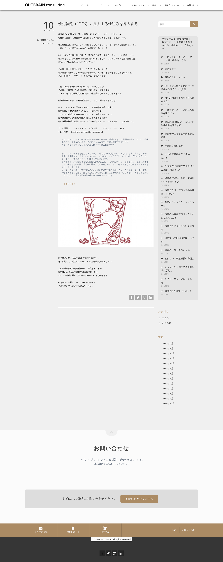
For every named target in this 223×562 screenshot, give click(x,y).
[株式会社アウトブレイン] (45, 4)
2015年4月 (167, 388)
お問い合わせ (192, 5)
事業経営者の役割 (173, 145)
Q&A (174, 529)
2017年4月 (167, 343)
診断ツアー (170, 68)
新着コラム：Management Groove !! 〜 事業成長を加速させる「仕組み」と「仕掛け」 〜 (178, 43)
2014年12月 (168, 403)
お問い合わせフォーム (139, 499)
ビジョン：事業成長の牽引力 (179, 258)
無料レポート (73, 531)
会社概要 (105, 531)
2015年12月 (168, 353)
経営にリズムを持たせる (177, 249)
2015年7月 (167, 378)
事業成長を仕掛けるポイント (179, 290)
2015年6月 (167, 383)
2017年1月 (167, 348)
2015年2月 (167, 398)
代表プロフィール (171, 5)
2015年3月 (167, 393)
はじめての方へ (84, 5)
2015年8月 (167, 373)
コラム (101, 5)
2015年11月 (168, 358)
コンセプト (117, 5)
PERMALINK (49, 43)
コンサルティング (137, 5)
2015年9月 (167, 368)
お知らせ (166, 323)
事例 (154, 5)
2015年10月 (168, 363)
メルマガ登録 (41, 531)
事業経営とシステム (174, 77)
